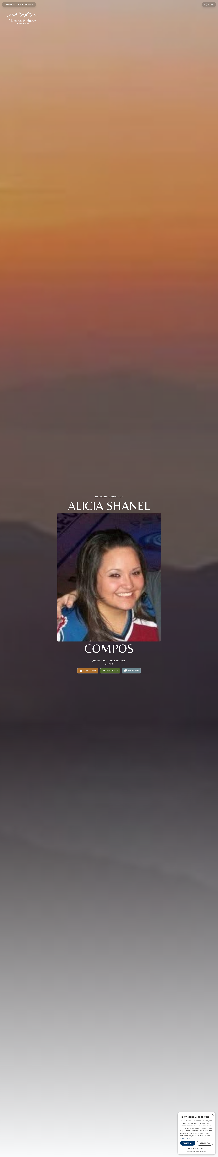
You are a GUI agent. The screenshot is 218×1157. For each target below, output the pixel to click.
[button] (196, 1148)
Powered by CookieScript (196, 1152)
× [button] (213, 1115)
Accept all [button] (188, 1143)
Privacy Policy (185, 1138)
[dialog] (196, 1133)
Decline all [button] (205, 1143)
